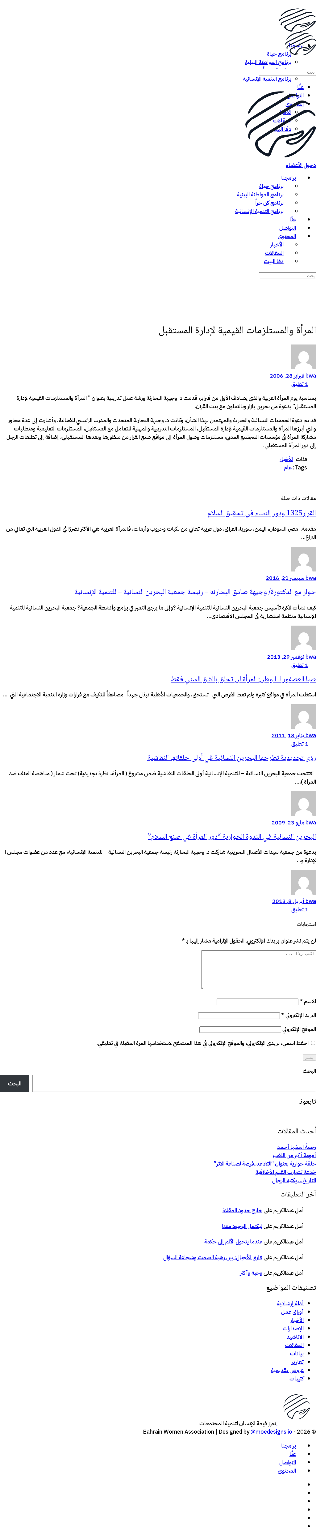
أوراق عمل (292, 1311)
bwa (310, 375)
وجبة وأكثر (251, 1273)
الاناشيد (295, 1337)
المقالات (294, 1345)
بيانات (297, 1353)
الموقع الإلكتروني (299, 1029)
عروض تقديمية (287, 1370)
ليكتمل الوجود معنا (242, 1226)
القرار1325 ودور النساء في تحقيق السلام (261, 513)
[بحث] (312, 63)
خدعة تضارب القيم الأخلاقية (286, 1172)
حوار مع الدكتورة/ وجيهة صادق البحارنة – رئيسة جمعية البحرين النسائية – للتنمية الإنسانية (195, 592)
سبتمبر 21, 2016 (285, 578)
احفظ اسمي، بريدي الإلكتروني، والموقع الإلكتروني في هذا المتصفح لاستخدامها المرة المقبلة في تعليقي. (203, 1043)
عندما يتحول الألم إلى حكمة (233, 1241)
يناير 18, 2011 (288, 735)
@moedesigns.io (271, 1431)
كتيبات (296, 1378)
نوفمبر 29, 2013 (285, 656)
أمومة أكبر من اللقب (294, 1155)
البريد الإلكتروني (298, 1015)
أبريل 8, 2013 (288, 901)
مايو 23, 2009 (288, 822)
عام (288, 467)
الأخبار (286, 459)
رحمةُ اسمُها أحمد (296, 1147)
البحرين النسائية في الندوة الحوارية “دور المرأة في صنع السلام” (232, 837)
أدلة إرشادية (290, 1303)
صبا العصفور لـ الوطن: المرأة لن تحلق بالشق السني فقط (243, 679)
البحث (309, 1071)
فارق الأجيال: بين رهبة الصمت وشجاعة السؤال (212, 1257)
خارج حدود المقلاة (242, 1210)
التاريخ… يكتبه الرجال (294, 1180)
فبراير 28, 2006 (287, 375)
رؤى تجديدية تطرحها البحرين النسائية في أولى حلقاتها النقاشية (231, 758)
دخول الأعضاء (301, 165)
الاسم (308, 1001)
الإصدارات (293, 1328)
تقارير (298, 1362)
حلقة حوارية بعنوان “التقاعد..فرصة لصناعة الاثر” (265, 1163)
